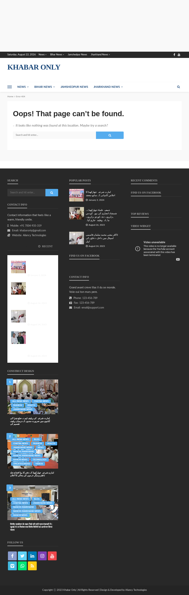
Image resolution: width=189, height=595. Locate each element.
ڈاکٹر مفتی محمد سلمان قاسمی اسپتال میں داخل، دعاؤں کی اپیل (40, 316)
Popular (21, 246)
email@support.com (93, 307)
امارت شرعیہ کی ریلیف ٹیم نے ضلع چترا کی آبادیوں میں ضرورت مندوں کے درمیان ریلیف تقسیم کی (30, 421)
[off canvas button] (9, 87)
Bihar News (56, 55)
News (42, 55)
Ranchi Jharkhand (23, 452)
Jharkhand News (99, 55)
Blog (36, 439)
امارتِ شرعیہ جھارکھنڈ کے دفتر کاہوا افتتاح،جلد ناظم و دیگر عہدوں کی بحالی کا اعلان (32, 474)
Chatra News (41, 401)
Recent (47, 246)
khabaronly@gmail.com (33, 230)
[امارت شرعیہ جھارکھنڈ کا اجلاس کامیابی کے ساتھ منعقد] (18, 267)
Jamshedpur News (77, 55)
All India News (20, 401)
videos (39, 464)
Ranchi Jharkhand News (26, 456)
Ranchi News (20, 460)
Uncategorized (21, 464)
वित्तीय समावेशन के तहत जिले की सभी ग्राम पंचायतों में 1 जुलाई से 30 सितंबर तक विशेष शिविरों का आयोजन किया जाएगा (31, 527)
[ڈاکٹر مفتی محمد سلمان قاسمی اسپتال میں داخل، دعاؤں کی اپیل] (18, 316)
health (31, 405)
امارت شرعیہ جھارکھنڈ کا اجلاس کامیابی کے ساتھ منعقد (39, 267)
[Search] (178, 87)
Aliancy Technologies (34, 235)
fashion (17, 405)
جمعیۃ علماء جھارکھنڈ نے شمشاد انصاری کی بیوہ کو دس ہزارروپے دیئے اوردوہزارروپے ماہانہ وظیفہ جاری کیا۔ (40, 292)
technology (40, 460)
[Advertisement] (94, 26)
